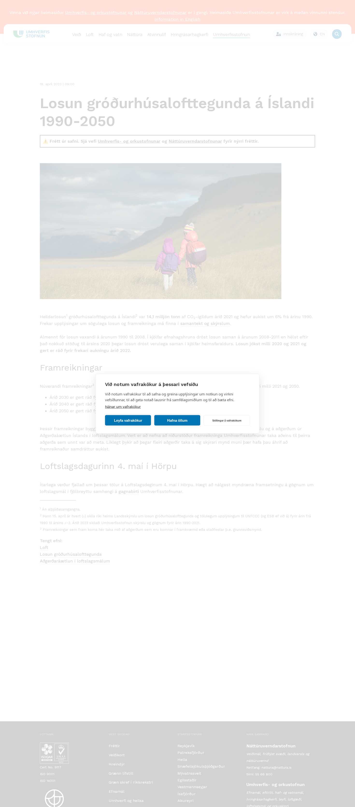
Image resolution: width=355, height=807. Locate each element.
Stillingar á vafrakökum (226, 420)
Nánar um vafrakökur (123, 406)
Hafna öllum (177, 420)
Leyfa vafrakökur (128, 420)
